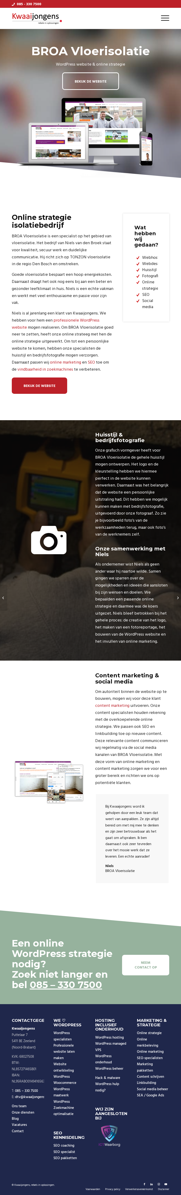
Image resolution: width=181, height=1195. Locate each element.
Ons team (19, 1106)
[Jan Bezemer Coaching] (3, 598)
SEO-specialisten (150, 1058)
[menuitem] (164, 18)
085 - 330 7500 (29, 4)
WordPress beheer (109, 1069)
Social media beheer (152, 1089)
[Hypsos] (177, 598)
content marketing (112, 705)
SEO (91, 362)
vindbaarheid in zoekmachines (45, 369)
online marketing (65, 362)
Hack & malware (107, 1078)
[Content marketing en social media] (49, 781)
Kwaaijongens (22, 1185)
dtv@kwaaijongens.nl (31, 1097)
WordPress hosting (109, 1037)
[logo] (37, 18)
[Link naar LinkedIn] (151, 1184)
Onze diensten (23, 1112)
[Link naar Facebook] (144, 1184)
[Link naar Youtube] (165, 1184)
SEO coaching (63, 1146)
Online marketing (150, 1052)
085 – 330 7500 (66, 984)
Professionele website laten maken (64, 1052)
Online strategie (149, 1033)
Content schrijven (150, 1077)
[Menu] (164, 18)
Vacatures (19, 1125)
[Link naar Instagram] (158, 1184)
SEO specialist (64, 1152)
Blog (15, 1119)
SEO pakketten (65, 1158)
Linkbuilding (146, 1083)
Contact (18, 1131)
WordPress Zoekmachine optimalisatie (63, 1108)
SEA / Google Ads (150, 1095)
